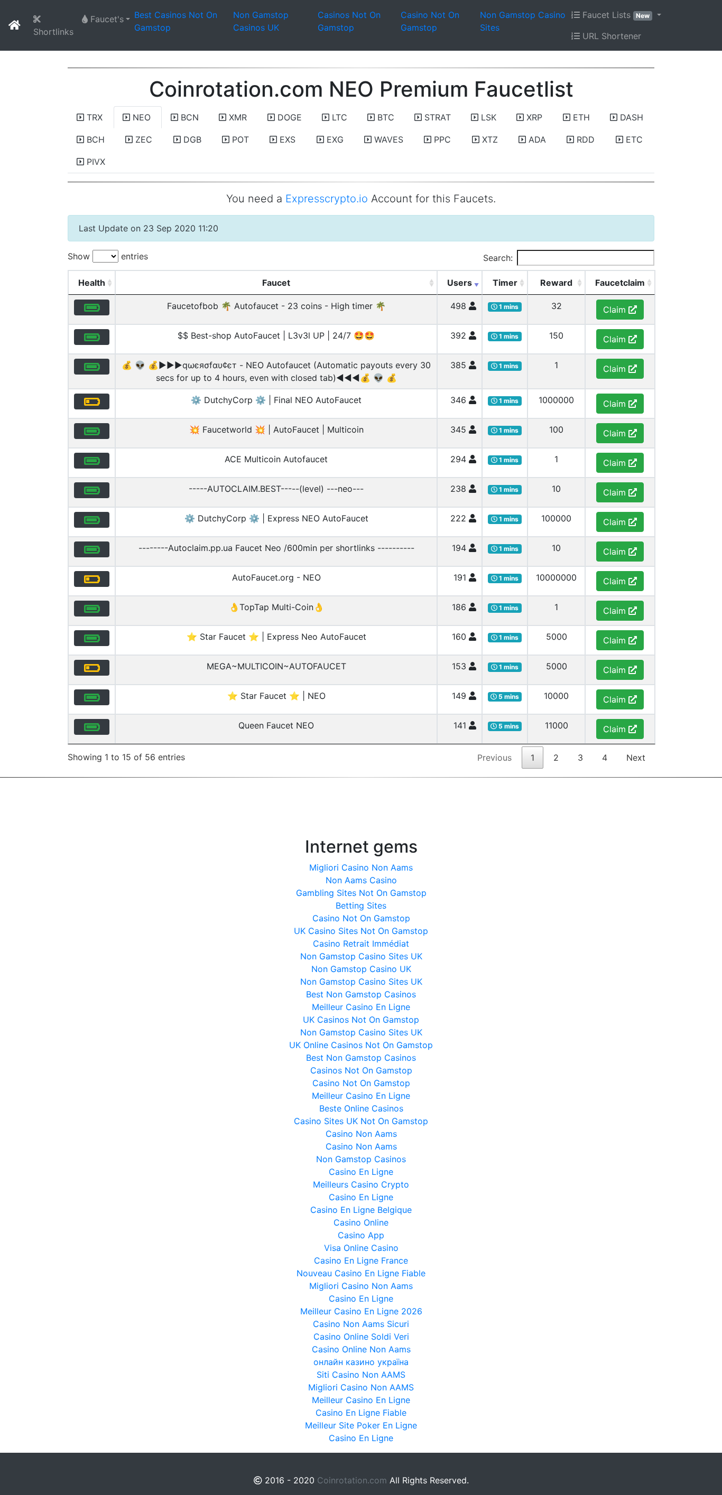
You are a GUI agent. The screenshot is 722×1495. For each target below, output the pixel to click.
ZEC (142, 139)
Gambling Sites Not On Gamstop (361, 892)
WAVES (387, 139)
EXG (334, 139)
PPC (441, 139)
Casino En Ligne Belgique (361, 1209)
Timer (505, 282)
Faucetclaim (620, 282)
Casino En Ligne (361, 1171)
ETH (580, 117)
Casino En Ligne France (361, 1260)
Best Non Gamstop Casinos (361, 994)
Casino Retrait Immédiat (361, 943)
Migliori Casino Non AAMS (361, 1387)
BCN (188, 117)
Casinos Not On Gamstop (361, 1070)
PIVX (94, 161)
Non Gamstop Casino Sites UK (361, 956)
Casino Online (361, 1222)
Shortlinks (53, 31)
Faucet (276, 282)
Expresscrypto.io (326, 198)
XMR (236, 117)
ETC (633, 139)
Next (635, 757)
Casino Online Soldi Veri (361, 1336)
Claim (615, 309)
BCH (94, 139)
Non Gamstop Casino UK (361, 969)
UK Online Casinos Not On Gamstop (361, 1045)
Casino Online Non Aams (361, 1349)
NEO (140, 117)
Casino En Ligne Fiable (361, 1412)
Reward (556, 282)
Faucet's (106, 19)
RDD (584, 139)
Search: (498, 258)
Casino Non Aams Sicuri (361, 1324)
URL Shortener (610, 36)
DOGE (288, 117)
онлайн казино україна (361, 1362)
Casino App (361, 1235)
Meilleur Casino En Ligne (361, 1007)
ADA (536, 139)
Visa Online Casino (361, 1247)
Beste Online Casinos (361, 1108)
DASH (630, 117)
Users (459, 282)
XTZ (488, 139)
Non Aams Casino (361, 880)
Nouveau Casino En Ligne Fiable (361, 1273)
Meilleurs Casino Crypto (361, 1184)
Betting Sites (361, 905)
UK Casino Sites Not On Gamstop (361, 931)
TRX (93, 117)
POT (239, 139)
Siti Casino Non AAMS (361, 1374)
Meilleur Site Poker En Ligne (361, 1425)
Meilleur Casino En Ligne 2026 (361, 1311)
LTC (338, 117)
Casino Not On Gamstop (361, 918)
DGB (191, 139)
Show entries (108, 256)
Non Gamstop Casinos (361, 1159)
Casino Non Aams (361, 1133)
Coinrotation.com (353, 1480)
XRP (533, 117)
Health (91, 282)
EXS (286, 139)
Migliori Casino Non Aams (361, 867)
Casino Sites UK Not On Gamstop (361, 1121)
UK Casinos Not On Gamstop (361, 1019)
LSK (487, 117)
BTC (384, 117)
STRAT (436, 117)
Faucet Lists (615, 15)
